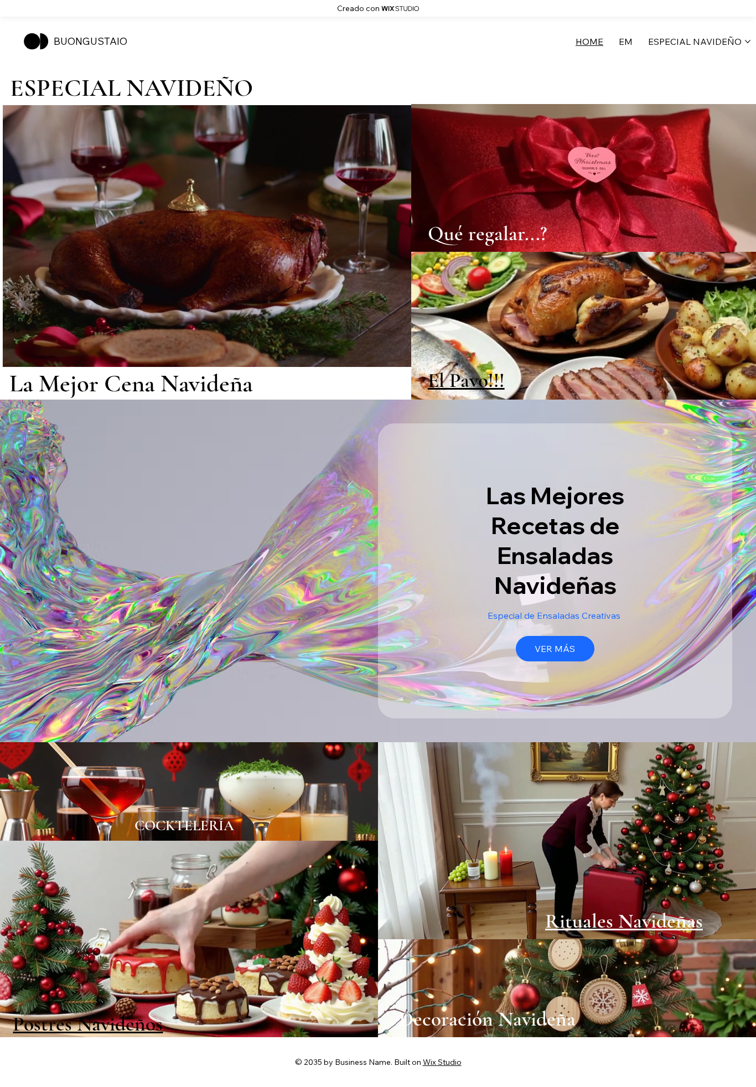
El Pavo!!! (466, 380)
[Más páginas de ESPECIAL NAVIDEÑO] (747, 41)
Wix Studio (442, 1062)
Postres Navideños (88, 1024)
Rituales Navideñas (624, 921)
